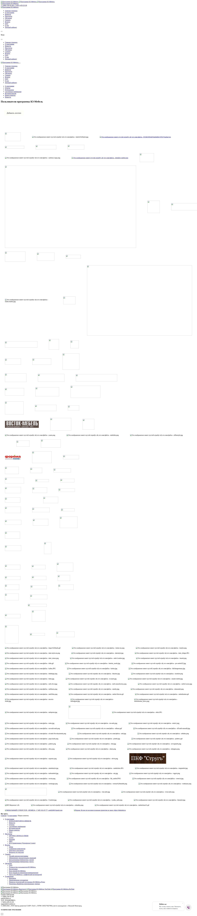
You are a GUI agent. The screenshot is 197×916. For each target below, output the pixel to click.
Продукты (8, 16)
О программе (9, 12)
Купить (7, 22)
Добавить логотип (14, 113)
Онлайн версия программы (18, 856)
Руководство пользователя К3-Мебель (22, 867)
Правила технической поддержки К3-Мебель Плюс (27, 882)
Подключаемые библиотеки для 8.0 (21, 860)
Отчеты (7, 88)
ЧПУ (10, 841)
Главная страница (11, 11)
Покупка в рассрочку (16, 850)
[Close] (1, 39)
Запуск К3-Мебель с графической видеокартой (25, 874)
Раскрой (12, 839)
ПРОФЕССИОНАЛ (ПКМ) (18, 836)
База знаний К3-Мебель (17, 871)
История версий (10, 93)
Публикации (9, 90)
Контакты (12, 878)
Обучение (8, 18)
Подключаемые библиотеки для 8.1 (21, 861)
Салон (11, 837)
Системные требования (13, 92)
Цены (11, 847)
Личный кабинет (11, 27)
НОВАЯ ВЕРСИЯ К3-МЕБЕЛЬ (20, 821)
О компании (9, 876)
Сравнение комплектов (17, 849)
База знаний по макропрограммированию (23, 873)
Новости (8, 14)
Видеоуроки (13, 869)
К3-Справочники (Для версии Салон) (22, 843)
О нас (7, 25)
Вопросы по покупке (16, 852)
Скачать (7, 20)
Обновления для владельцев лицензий (22, 858)
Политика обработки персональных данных (24, 884)
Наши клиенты (10, 95)
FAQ (6, 24)
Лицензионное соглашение (18, 880)
